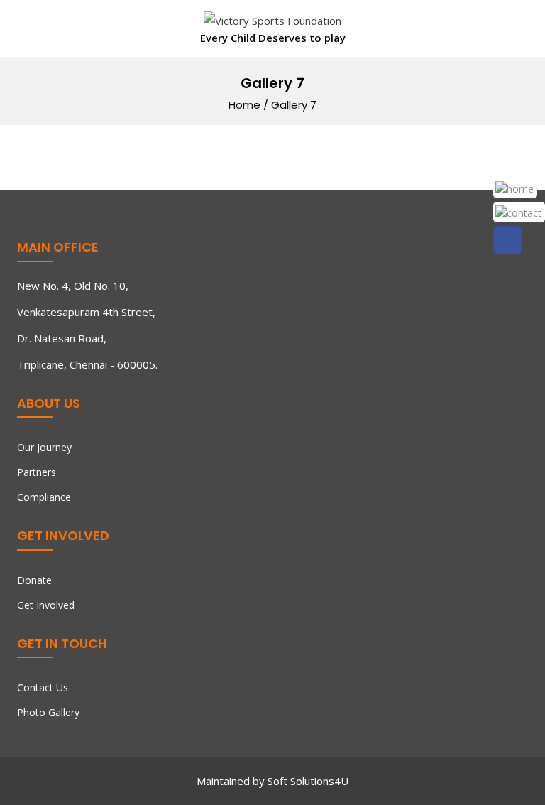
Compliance (44, 497)
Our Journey (44, 447)
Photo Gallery (48, 712)
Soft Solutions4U (308, 781)
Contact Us (42, 687)
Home (244, 104)
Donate (34, 580)
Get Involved (46, 605)
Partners (36, 472)
